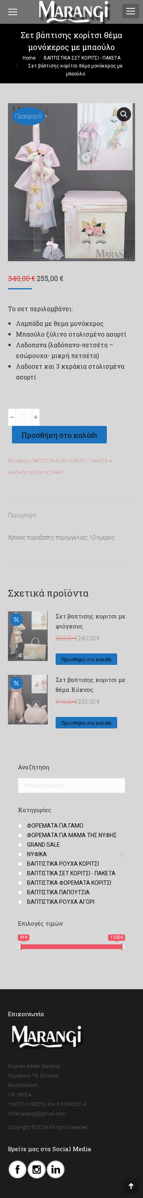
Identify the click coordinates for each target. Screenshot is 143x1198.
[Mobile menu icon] (130, 11)
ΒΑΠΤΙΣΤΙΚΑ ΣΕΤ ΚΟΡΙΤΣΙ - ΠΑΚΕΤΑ (70, 461)
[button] (124, 114)
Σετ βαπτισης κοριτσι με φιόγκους (91, 621)
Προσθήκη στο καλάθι (59, 435)
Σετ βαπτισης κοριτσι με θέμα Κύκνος (91, 684)
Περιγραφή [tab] (22, 515)
